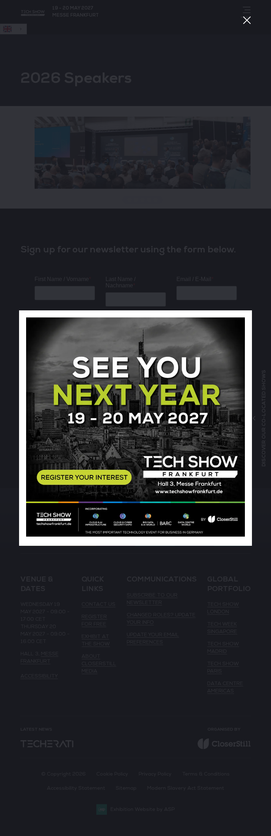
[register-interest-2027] (135, 535)
